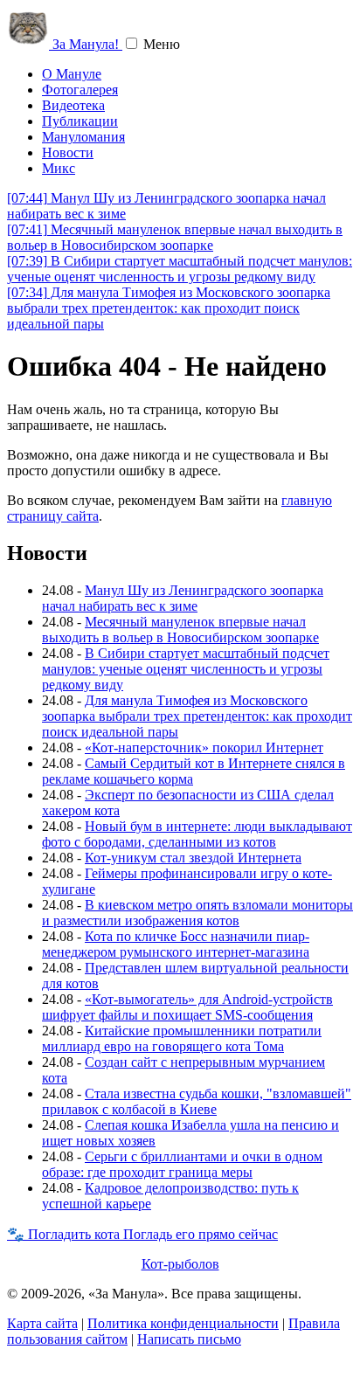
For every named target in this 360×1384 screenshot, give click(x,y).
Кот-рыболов (180, 1263)
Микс (58, 168)
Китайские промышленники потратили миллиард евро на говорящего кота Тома (182, 1038)
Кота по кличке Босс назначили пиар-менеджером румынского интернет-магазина (175, 944)
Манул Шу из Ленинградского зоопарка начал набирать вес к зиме (182, 598)
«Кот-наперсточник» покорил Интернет (204, 747)
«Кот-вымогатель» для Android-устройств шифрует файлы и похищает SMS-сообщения (187, 1007)
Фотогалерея (80, 89)
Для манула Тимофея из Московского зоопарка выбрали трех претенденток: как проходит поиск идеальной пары (168, 308)
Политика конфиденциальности (183, 1323)
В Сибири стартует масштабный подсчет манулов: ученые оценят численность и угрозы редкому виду (179, 268)
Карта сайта (42, 1323)
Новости (67, 152)
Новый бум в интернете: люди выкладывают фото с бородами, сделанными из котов (197, 834)
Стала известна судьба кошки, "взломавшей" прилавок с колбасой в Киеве (196, 1101)
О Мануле (71, 73)
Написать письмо (189, 1339)
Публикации (80, 121)
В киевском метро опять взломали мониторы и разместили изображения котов (197, 912)
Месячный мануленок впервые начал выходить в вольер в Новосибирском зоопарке (175, 237)
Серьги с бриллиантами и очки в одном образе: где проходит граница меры (182, 1164)
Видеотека (73, 105)
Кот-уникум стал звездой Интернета (193, 857)
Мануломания (83, 136)
